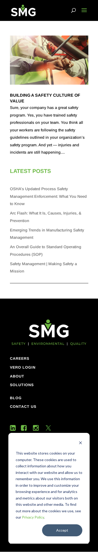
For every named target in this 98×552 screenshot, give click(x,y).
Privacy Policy (33, 517)
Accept (62, 530)
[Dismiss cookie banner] (80, 443)
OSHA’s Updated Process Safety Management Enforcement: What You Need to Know (48, 196)
